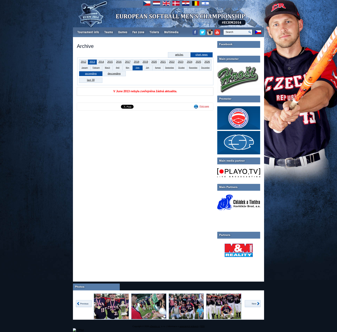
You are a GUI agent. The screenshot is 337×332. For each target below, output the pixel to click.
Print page (204, 106)
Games (122, 32)
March (107, 68)
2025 (198, 61)
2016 (118, 61)
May (127, 68)
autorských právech (189, 326)
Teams (108, 32)
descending (114, 73)
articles (179, 54)
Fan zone (138, 32)
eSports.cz (155, 326)
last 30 (91, 80)
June (137, 68)
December (205, 68)
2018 (136, 61)
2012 (83, 61)
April (117, 68)
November (193, 68)
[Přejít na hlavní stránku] (148, 21)
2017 (127, 61)
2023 (180, 61)
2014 (101, 61)
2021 (163, 61)
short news (201, 54)
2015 (110, 61)
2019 (145, 61)
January (85, 68)
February (96, 68)
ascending (91, 73)
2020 (154, 61)
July (147, 68)
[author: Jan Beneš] (111, 306)
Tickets (154, 32)
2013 (92, 61)
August (158, 68)
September (169, 68)
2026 (207, 61)
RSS (202, 326)
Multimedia (171, 32)
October (181, 68)
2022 (172, 61)
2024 (189, 61)
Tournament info (88, 32)
